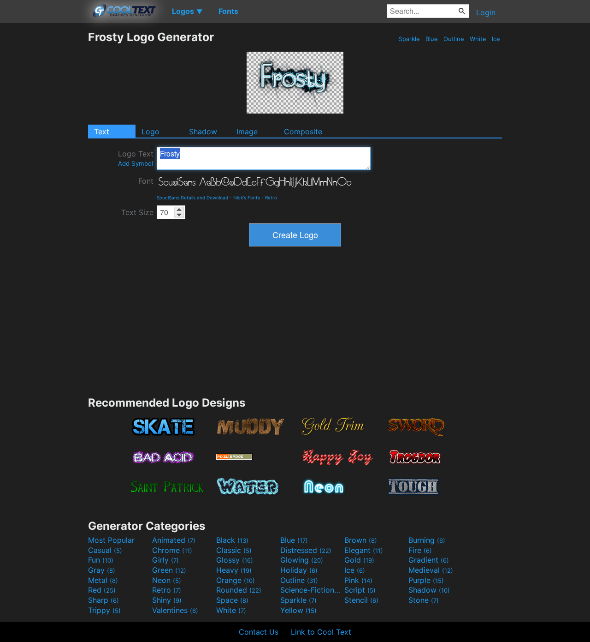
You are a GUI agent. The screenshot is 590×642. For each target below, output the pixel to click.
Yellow (298, 610)
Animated (173, 540)
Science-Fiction (311, 589)
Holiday (299, 570)
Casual (105, 550)
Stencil (361, 600)
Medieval (430, 570)
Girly (165, 559)
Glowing (301, 559)
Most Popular (111, 540)
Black (232, 540)
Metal (103, 580)
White (478, 38)
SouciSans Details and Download (192, 197)
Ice (496, 38)
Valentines (175, 610)
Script (360, 589)
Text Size (137, 212)
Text (101, 131)
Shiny (167, 600)
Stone (423, 600)
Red (102, 589)
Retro (271, 197)
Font (145, 181)
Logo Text (135, 158)
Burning (426, 540)
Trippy (104, 610)
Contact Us (258, 631)
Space (232, 600)
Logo (150, 131)
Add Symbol (135, 163)
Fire (420, 550)
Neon (166, 580)
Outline (454, 38)
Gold (359, 559)
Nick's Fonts (246, 197)
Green (169, 570)
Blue (432, 38)
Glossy (234, 559)
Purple (426, 580)
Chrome (172, 550)
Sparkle (409, 38)
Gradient (428, 559)
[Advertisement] (44, 168)
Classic (234, 550)
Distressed (305, 550)
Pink (358, 580)
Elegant (363, 550)
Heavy (234, 570)
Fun (100, 559)
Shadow (203, 131)
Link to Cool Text (321, 631)
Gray (101, 570)
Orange (235, 580)
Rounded (238, 589)
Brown (360, 540)
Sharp (103, 600)
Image (247, 131)
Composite (303, 131)
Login (486, 12)
